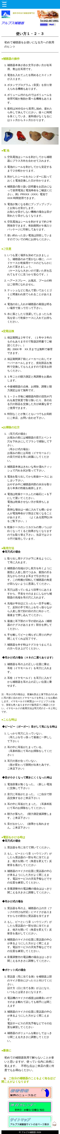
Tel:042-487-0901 (49, 21)
